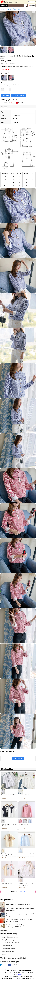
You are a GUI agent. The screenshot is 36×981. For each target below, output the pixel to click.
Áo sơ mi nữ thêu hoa (24, 794)
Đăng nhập (31, 2)
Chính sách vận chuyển (8, 948)
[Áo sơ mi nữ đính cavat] (9, 869)
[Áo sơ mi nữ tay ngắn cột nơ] (9, 780)
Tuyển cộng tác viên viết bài (13, 958)
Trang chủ (3, 9)
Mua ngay (6, 95)
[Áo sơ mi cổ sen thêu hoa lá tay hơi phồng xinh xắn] (26, 869)
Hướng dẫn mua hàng (8, 940)
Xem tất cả (4, 930)
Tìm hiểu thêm (17, 100)
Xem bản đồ (18, 974)
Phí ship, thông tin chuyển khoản (10, 942)
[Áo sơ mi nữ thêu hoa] (26, 780)
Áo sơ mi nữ (16, 9)
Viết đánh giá (18, 758)
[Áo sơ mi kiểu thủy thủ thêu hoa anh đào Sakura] (9, 810)
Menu (5, 5)
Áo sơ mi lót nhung (23, 824)
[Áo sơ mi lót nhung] (26, 810)
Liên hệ (4, 954)
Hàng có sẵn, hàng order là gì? (24, 66)
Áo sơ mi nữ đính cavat (7, 883)
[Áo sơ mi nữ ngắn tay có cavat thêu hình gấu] (9, 839)
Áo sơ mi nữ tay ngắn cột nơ (8, 794)
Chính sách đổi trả (7, 945)
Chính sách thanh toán (8, 951)
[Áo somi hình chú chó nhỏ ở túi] (26, 839)
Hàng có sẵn (11, 66)
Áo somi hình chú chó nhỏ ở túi (26, 854)
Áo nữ (9, 9)
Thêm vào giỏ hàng (18, 95)
